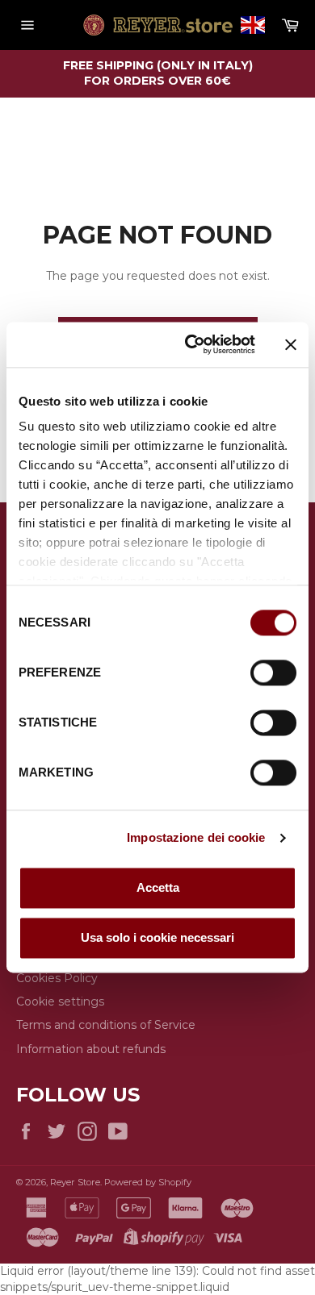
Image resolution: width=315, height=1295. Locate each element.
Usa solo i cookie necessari (157, 937)
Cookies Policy (57, 978)
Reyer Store (75, 1182)
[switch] (273, 672)
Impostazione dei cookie (196, 837)
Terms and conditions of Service (105, 1025)
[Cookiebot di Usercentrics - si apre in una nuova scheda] (191, 344)
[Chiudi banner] (290, 344)
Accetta (157, 887)
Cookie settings (60, 1001)
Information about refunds (91, 1049)
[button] (253, 25)
